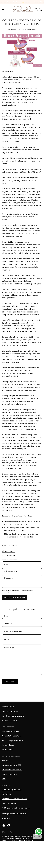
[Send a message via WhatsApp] (38, 831)
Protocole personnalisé (12, 740)
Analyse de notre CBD (11, 765)
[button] (36, 9)
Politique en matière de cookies (16, 808)
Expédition (6, 794)
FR (11, 832)
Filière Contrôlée (9, 774)
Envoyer (10, 682)
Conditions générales (11, 789)
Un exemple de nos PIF (12, 769)
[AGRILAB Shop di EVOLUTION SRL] (22, 9)
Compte (6, 818)
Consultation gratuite (11, 736)
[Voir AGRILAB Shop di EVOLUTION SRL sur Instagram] (3, 825)
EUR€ (4, 832)
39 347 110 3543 (10, 720)
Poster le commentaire (14, 598)
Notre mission (8, 745)
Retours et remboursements (14, 798)
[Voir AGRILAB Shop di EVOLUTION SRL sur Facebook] (8, 825)
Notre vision (7, 749)
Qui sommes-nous (10, 731)
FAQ (4, 779)
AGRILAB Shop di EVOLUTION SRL (18, 836)
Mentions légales (9, 803)
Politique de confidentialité (14, 813)
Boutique (6, 760)
